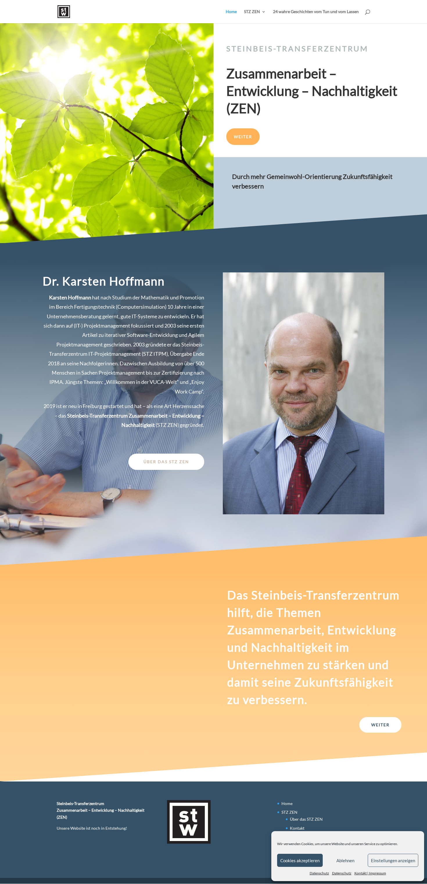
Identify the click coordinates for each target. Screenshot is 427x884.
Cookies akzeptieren (300, 860)
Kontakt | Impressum (370, 873)
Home (231, 12)
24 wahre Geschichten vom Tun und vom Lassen (316, 12)
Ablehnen (345, 860)
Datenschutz (319, 873)
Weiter (243, 136)
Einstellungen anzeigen (393, 860)
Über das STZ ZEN (166, 461)
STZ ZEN (252, 12)
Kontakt (297, 828)
